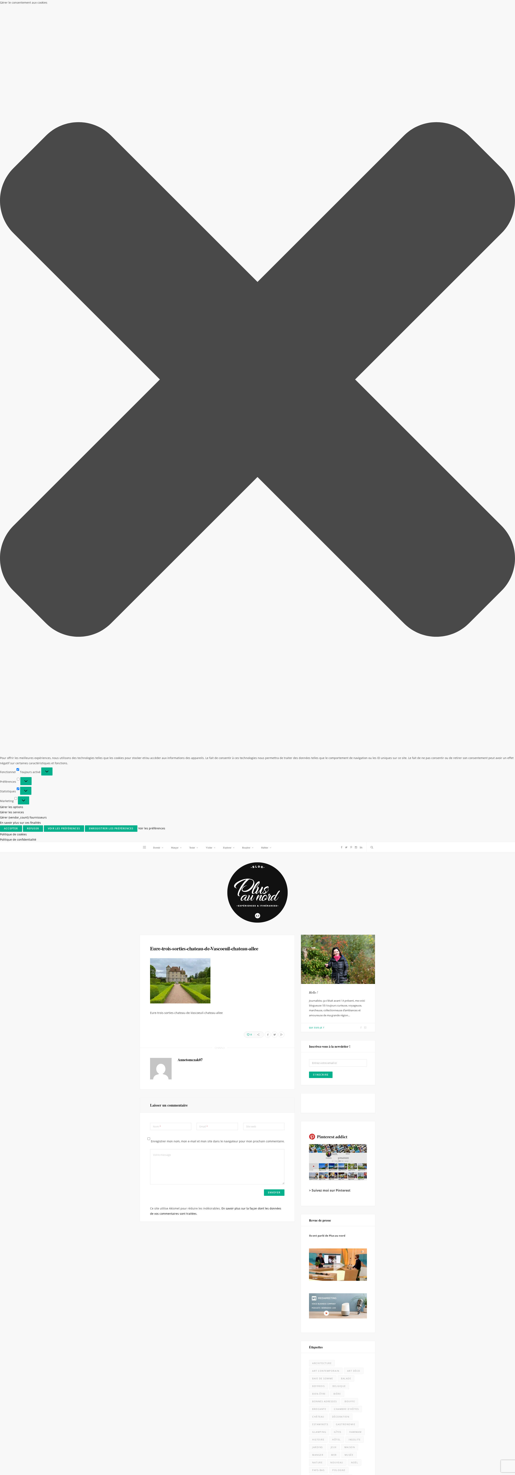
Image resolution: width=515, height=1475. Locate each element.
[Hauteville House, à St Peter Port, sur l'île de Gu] (63, 1387)
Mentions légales (196, 1468)
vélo (334, 658)
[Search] (371, 5)
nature (317, 620)
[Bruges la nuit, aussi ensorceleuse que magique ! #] (63, 870)
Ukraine (331, 650)
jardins (317, 605)
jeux (334, 605)
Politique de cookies (443, 1467)
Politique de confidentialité (471, 1467)
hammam (355, 589)
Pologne (338, 628)
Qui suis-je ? (316, 185)
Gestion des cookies (241, 1468)
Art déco (353, 528)
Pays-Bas (318, 628)
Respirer (246, 5)
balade (346, 536)
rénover (343, 635)
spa (336, 643)
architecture (322, 521)
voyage (317, 658)
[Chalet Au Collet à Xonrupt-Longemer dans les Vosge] (193, 1258)
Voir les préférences (492, 1456)
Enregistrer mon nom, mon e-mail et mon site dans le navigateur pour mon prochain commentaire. (218, 299)
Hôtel (336, 597)
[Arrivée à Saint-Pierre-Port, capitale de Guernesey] (322, 1258)
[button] (507, 1419)
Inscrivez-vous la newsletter (194, 781)
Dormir (156, 5)
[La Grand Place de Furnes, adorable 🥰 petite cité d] (322, 1129)
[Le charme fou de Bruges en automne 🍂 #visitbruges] (322, 999)
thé (314, 650)
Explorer (227, 5)
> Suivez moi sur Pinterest (329, 348)
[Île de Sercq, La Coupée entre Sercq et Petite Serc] (193, 1387)
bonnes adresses (324, 559)
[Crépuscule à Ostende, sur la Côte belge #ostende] (193, 1129)
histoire (318, 597)
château (318, 574)
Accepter (426, 1456)
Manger (174, 5)
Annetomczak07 (190, 217)
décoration (340, 574)
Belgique (339, 544)
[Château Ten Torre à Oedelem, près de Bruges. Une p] (63, 1258)
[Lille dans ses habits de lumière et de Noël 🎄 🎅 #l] (193, 870)
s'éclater (319, 643)
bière (337, 551)
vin (346, 650)
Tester (192, 5)
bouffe (350, 559)
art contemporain (325, 528)
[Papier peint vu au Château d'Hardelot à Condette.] (322, 1387)
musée (349, 612)
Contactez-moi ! (320, 684)
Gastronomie (345, 582)
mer (334, 612)
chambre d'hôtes (346, 566)
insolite (354, 597)
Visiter (209, 5)
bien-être (319, 551)
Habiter (264, 5)
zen (347, 658)
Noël (354, 620)
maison (349, 605)
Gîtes (337, 589)
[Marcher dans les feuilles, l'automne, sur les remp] (63, 999)
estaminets (320, 582)
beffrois (318, 544)
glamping (319, 589)
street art (354, 643)
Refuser (458, 1456)
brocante (319, 566)
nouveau (336, 620)
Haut (372, 1468)
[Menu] (144, 5)
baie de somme (322, 536)
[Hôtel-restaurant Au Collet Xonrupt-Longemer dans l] (63, 1129)
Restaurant (320, 635)
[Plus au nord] (257, 50)
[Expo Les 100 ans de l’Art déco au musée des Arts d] (322, 870)
